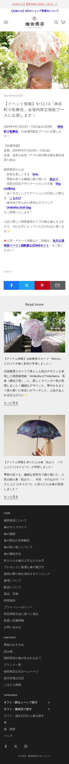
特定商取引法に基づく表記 (21, 614)
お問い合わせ (12, 627)
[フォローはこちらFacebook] (6, 746)
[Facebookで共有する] (11, 285)
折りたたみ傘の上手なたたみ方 (24, 560)
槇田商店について (15, 520)
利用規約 (9, 600)
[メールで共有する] (57, 285)
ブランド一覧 (12, 665)
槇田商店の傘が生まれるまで (22, 658)
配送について (12, 587)
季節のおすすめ (14, 645)
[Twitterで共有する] (26, 285)
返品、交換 (11, 594)
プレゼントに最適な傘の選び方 (24, 567)
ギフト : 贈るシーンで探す (21, 702)
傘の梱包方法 (12, 554)
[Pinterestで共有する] (42, 285)
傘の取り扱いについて (18, 547)
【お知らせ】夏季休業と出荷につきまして (34, 4)
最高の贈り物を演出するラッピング (27, 574)
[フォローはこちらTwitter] (16, 746)
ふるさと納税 (12, 684)
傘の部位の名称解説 (17, 540)
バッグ (8, 736)
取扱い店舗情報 (14, 620)
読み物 (8, 651)
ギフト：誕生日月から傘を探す (24, 716)
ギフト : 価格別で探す (18, 709)
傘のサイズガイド (15, 527)
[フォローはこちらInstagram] (26, 746)
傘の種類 (9, 534)
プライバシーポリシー (18, 607)
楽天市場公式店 (14, 678)
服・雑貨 (9, 729)
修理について (12, 580)
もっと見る (11, 403)
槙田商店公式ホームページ (21, 671)
